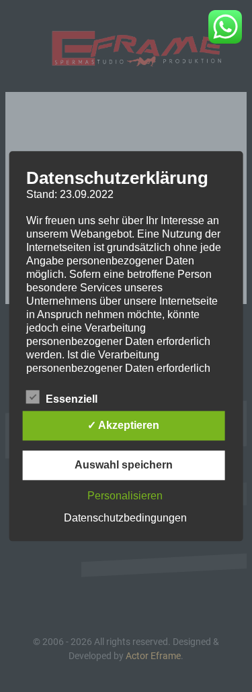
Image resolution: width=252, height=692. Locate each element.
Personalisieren (125, 495)
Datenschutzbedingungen (125, 518)
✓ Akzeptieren (123, 425)
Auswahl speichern (124, 465)
